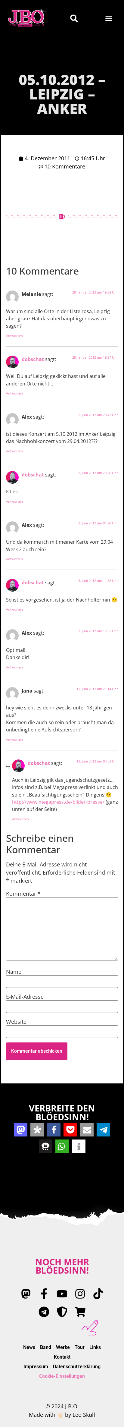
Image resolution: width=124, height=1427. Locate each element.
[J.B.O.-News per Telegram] (44, 1311)
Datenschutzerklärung (77, 1366)
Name (13, 971)
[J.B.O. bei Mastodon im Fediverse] (25, 1293)
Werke (63, 1347)
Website (16, 1021)
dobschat (33, 359)
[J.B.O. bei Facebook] (44, 1293)
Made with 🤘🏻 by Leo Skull (62, 1414)
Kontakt (62, 1357)
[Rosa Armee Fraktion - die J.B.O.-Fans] (62, 1311)
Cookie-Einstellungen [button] (62, 1376)
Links (95, 1347)
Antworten (14, 335)
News (29, 1347)
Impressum (35, 1366)
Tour (80, 1347)
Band (45, 1347)
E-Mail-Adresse (25, 996)
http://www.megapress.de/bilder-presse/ (58, 802)
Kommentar (23, 893)
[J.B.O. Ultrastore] (80, 1311)
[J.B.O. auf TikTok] (98, 1293)
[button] (109, 18)
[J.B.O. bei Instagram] (80, 1293)
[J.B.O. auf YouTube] (62, 1293)
